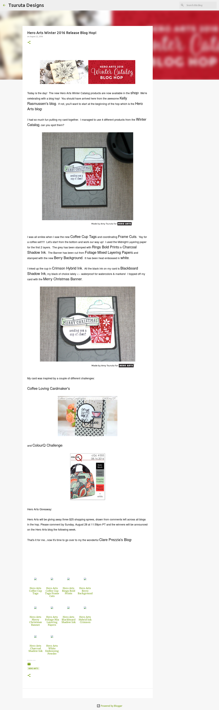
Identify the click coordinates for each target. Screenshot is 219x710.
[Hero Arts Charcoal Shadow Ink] (35, 636)
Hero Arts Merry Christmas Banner (35, 620)
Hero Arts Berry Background (85, 591)
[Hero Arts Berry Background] (85, 579)
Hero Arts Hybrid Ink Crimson (85, 619)
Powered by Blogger (111, 705)
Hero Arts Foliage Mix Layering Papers (52, 620)
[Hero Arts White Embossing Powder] (52, 636)
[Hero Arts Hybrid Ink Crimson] (85, 607)
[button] (29, 43)
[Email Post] (29, 665)
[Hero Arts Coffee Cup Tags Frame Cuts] (52, 579)
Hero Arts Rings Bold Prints (68, 591)
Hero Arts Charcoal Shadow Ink (35, 648)
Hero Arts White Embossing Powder (52, 649)
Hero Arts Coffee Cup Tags (35, 591)
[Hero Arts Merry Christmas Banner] (35, 607)
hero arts (33, 668)
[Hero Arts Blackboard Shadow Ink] (68, 607)
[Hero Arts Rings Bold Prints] (68, 579)
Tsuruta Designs (26, 5)
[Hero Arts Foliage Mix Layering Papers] (52, 607)
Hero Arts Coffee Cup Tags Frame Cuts (52, 592)
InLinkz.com (31, 660)
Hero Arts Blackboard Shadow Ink (69, 619)
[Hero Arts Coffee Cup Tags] (35, 579)
